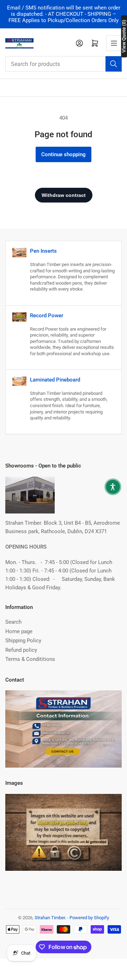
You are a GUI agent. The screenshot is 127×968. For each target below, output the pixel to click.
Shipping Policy (23, 640)
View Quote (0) (124, 36)
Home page (18, 631)
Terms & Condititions (30, 659)
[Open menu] (114, 43)
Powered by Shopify (89, 917)
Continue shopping (63, 154)
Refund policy (21, 650)
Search (13, 622)
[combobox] (63, 64)
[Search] (113, 64)
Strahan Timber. (50, 917)
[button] (112, 486)
